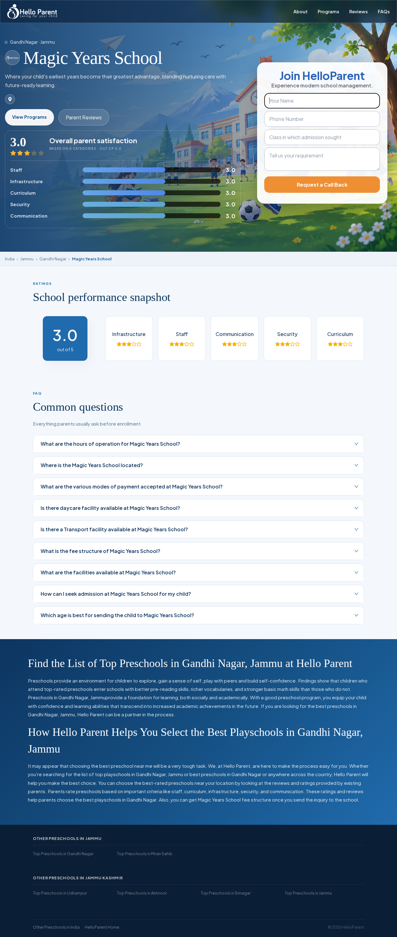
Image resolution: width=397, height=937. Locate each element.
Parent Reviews (84, 117)
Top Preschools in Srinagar (226, 893)
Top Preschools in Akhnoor (142, 893)
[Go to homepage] (32, 11)
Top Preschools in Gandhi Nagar (63, 853)
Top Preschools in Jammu (308, 893)
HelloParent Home (102, 927)
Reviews (358, 11)
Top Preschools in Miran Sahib (144, 853)
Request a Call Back (322, 184)
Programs (328, 11)
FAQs (384, 11)
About (300, 11)
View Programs (29, 117)
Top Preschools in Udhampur (60, 893)
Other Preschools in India (56, 927)
